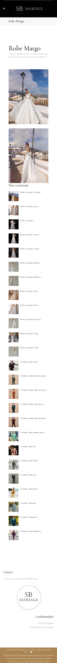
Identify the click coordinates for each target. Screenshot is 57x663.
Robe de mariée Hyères (36, 655)
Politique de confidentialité (42, 627)
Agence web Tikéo (44, 649)
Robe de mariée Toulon (40, 661)
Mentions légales (46, 623)
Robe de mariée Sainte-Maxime (31, 658)
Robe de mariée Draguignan (15, 655)
